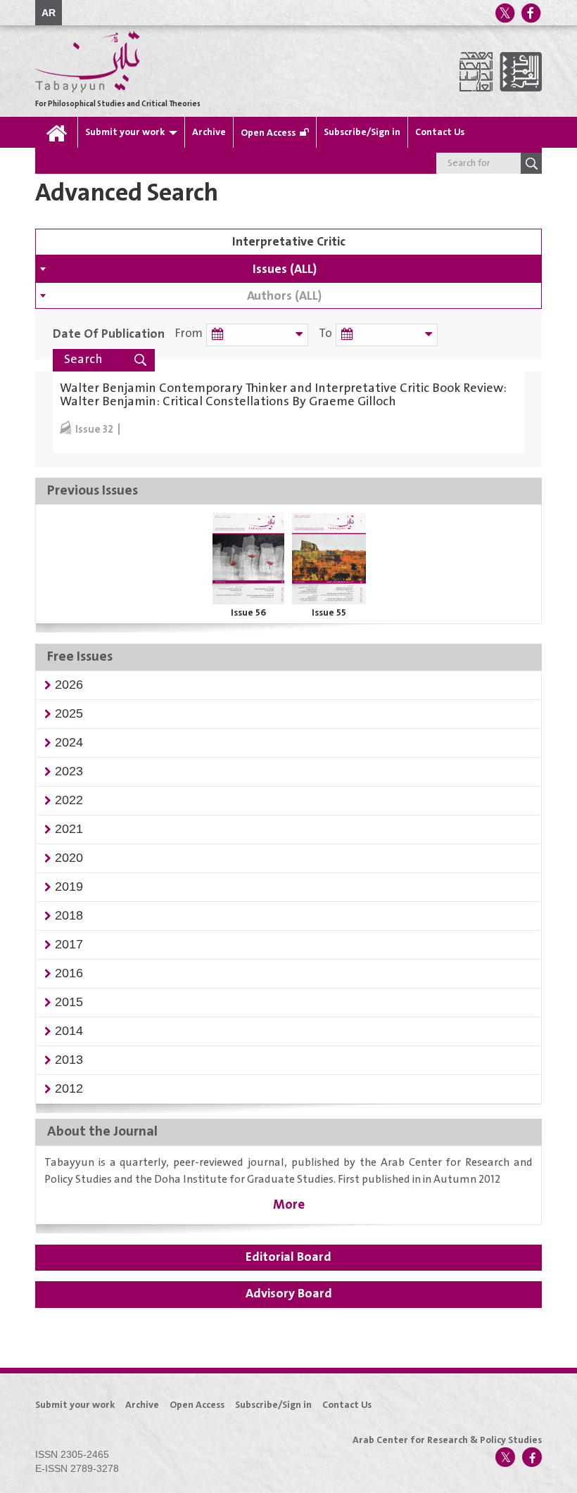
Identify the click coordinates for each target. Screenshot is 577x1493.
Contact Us (439, 132)
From (189, 333)
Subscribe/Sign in (362, 132)
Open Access (268, 133)
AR (49, 12)
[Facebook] (530, 13)
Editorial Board (288, 1257)
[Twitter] (504, 13)
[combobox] (288, 268)
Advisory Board (289, 1293)
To (325, 333)
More (289, 1205)
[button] (69, 685)
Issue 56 (248, 613)
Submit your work (125, 132)
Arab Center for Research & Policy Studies (447, 1440)
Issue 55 (329, 613)
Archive (209, 132)
